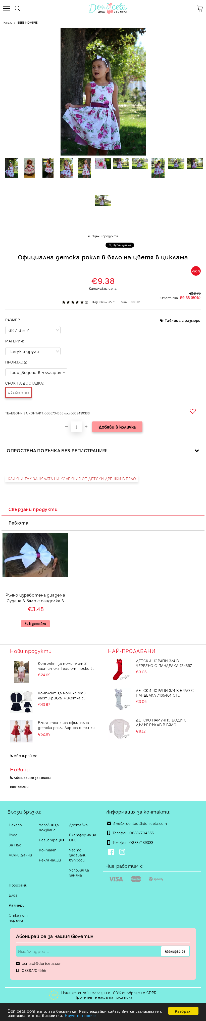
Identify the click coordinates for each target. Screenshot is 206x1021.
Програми (18, 885)
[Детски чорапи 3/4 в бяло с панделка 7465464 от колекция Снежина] (119, 699)
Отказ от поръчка (18, 917)
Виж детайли (35, 623)
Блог (13, 895)
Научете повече (80, 1015)
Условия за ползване (49, 827)
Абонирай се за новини (32, 777)
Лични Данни (20, 854)
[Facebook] (112, 852)
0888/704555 (141, 832)
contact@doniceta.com (146, 823)
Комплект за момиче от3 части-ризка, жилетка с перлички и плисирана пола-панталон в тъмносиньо (64, 695)
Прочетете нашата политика (104, 997)
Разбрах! (183, 1011)
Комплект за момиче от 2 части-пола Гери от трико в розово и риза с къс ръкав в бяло (65, 666)
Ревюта (18, 523)
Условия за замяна (79, 872)
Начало (8, 22)
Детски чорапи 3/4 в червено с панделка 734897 (164, 663)
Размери (17, 905)
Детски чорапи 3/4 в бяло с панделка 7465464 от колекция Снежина (165, 692)
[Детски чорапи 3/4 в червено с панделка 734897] (119, 669)
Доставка (78, 824)
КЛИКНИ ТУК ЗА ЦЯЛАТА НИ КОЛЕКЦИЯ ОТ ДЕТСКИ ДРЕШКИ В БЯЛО (72, 478)
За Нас (15, 844)
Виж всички (19, 786)
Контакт (48, 849)
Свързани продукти (33, 509)
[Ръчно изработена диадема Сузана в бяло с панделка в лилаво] (35, 575)
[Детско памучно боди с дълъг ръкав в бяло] (119, 728)
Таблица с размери (183, 320)
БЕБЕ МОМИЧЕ (27, 22)
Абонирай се (25, 755)
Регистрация (51, 839)
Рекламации (50, 859)
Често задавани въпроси (77, 854)
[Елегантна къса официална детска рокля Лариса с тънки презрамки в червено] (21, 731)
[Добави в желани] (193, 411)
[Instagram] (123, 852)
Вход (13, 834)
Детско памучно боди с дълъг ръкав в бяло (161, 722)
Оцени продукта (105, 236)
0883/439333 (141, 842)
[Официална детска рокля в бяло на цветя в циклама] (11, 168)
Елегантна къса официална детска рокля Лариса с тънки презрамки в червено (66, 725)
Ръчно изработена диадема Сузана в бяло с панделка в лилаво (35, 598)
